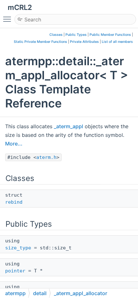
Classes (56, 35)
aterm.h (46, 157)
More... (13, 143)
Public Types (76, 35)
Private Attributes (84, 42)
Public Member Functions (110, 35)
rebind (13, 202)
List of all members (117, 42)
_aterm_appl (68, 126)
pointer (15, 271)
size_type (18, 248)
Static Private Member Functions (40, 42)
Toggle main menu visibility (8, 19)
